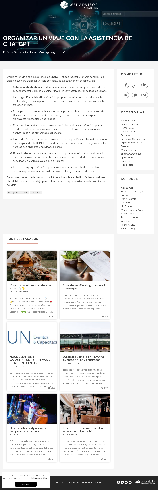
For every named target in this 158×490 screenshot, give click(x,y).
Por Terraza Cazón (70, 435)
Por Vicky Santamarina (16, 52)
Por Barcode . (15, 435)
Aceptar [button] (25, 484)
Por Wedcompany (70, 289)
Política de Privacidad (86, 482)
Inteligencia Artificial (17, 193)
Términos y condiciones (65, 482)
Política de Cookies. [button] (38, 478)
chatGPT (36, 193)
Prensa (100, 482)
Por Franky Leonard (18, 366)
